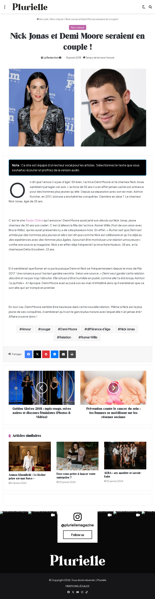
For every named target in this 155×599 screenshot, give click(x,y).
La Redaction (51, 57)
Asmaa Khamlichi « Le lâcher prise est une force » (27, 477)
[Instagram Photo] (14, 525)
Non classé (56, 19)
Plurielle (101, 580)
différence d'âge (98, 329)
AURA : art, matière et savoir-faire (122, 475)
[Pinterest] (46, 354)
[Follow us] (77, 518)
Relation (65, 337)
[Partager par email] (63, 354)
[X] (37, 354)
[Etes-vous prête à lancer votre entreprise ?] (78, 456)
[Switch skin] (144, 8)
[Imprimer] (72, 354)
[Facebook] (28, 354)
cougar (45, 329)
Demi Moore (68, 329)
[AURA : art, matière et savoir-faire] (125, 455)
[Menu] (5, 8)
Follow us (77, 535)
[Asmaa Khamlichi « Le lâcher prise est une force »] (30, 456)
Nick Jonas (127, 329)
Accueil (43, 19)
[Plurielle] (30, 7)
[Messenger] (54, 354)
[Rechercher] (150, 8)
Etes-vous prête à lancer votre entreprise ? (76, 476)
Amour (26, 329)
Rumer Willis (89, 337)
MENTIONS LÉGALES (77, 586)
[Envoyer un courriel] (60, 57)
